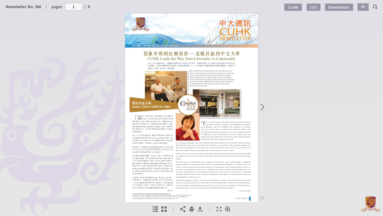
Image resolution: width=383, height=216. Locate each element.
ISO (313, 7)
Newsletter (339, 7)
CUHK (293, 7)
